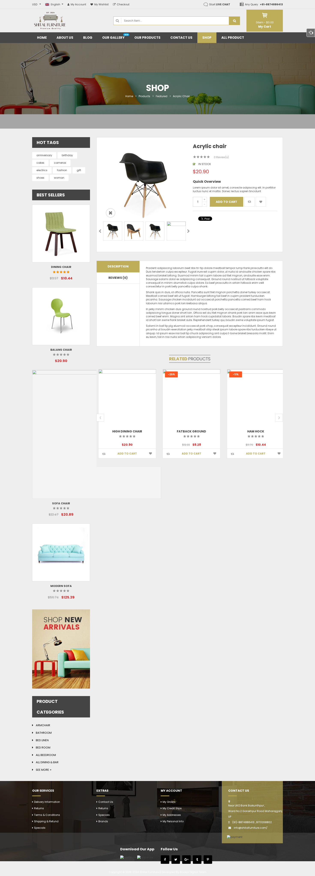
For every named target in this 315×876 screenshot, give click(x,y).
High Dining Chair (125, 431)
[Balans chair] (61, 316)
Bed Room (43, 747)
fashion (62, 170)
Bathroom (44, 733)
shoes (40, 178)
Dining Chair (61, 267)
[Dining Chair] (61, 233)
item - (265, 22)
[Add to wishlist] (261, 202)
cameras (60, 163)
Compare (249, 202)
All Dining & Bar (47, 762)
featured (161, 96)
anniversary (44, 155)
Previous (100, 231)
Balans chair (61, 350)
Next (188, 231)
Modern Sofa (61, 586)
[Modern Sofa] (61, 552)
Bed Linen (42, 740)
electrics (41, 170)
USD (34, 4)
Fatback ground (189, 431)
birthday (67, 155)
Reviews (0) (118, 278)
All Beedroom (46, 755)
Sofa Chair (61, 503)
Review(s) (221, 157)
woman (59, 178)
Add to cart (226, 202)
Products (144, 96)
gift (79, 170)
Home (129, 96)
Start (219, 4)
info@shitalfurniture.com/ (250, 828)
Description (118, 266)
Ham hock (254, 431)
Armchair (43, 725)
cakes (40, 163)
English (55, 4)
